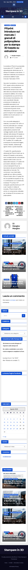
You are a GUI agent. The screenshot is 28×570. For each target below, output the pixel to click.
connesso (13, 300)
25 (7, 428)
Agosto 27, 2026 (10, 485)
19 (10, 425)
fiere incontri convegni (15, 243)
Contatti (10, 562)
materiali (13, 25)
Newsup (23, 557)
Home (6, 562)
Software (6, 496)
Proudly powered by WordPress (9, 557)
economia (7, 25)
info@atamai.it (7, 456)
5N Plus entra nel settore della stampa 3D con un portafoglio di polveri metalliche (19, 211)
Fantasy (17, 252)
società (6, 245)
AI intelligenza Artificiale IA (11, 494)
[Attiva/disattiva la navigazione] (13, 17)
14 (17, 422)
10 (4, 422)
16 (23, 422)
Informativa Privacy (14, 566)
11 (7, 422)
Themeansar (14, 559)
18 (7, 425)
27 (14, 428)
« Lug (4, 436)
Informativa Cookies (18, 562)
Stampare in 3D (14, 11)
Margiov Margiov (16, 55)
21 (17, 425)
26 (11, 428)
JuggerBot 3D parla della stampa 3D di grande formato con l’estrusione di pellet (9, 211)
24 (4, 428)
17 (4, 425)
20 (14, 425)
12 (10, 422)
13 (14, 422)
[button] (22, 16)
